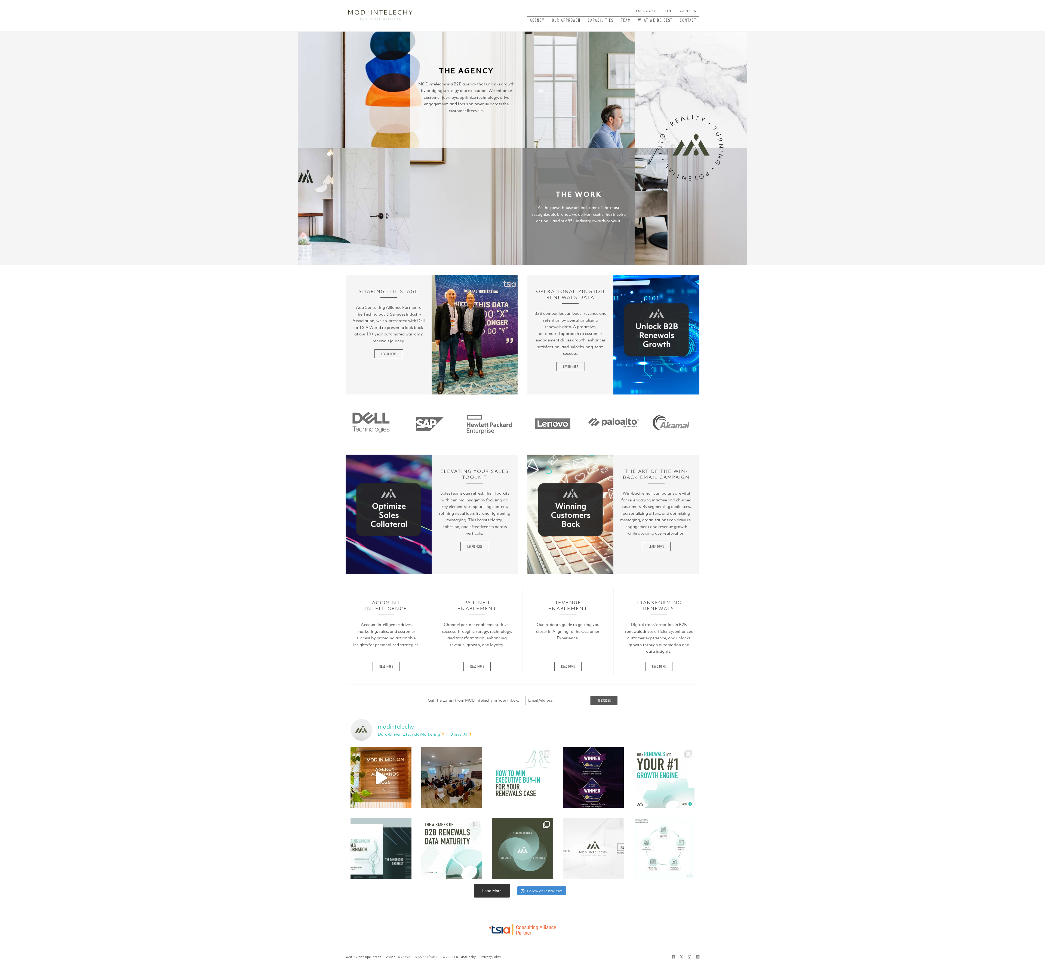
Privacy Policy (491, 957)
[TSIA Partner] (522, 928)
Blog (667, 11)
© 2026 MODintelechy (459, 957)
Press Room (643, 11)
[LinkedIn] (697, 956)
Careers (688, 11)
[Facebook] (673, 956)
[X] (681, 956)
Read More (386, 666)
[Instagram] (689, 956)
